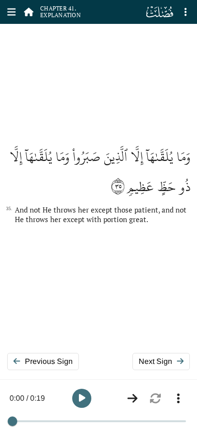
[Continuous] (132, 398)
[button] (81, 398)
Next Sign (155, 361)
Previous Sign (49, 361)
